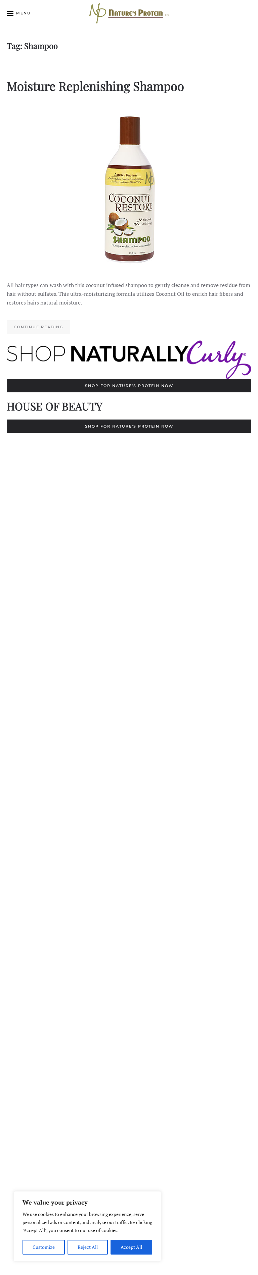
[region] (87, 1226)
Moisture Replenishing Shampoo (95, 85)
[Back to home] (129, 13)
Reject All (88, 1247)
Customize (44, 1247)
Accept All (131, 1247)
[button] (19, 13)
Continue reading (38, 327)
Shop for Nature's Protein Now (129, 385)
